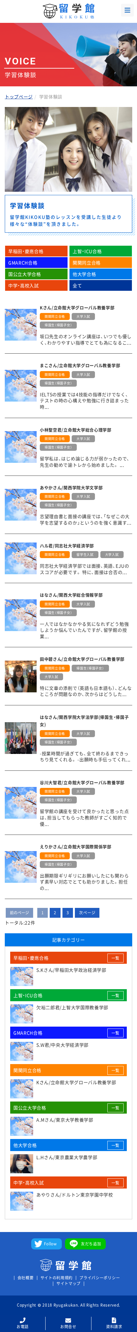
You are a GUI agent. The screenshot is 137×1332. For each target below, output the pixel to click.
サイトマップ (68, 1284)
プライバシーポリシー (99, 1278)
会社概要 (26, 1278)
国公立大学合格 (24, 274)
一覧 (115, 958)
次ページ (87, 913)
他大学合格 (84, 274)
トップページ (19, 96)
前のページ (19, 913)
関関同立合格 (87, 262)
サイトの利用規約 (56, 1278)
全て (77, 285)
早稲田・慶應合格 (26, 251)
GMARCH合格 (23, 262)
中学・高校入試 (23, 285)
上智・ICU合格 (87, 251)
